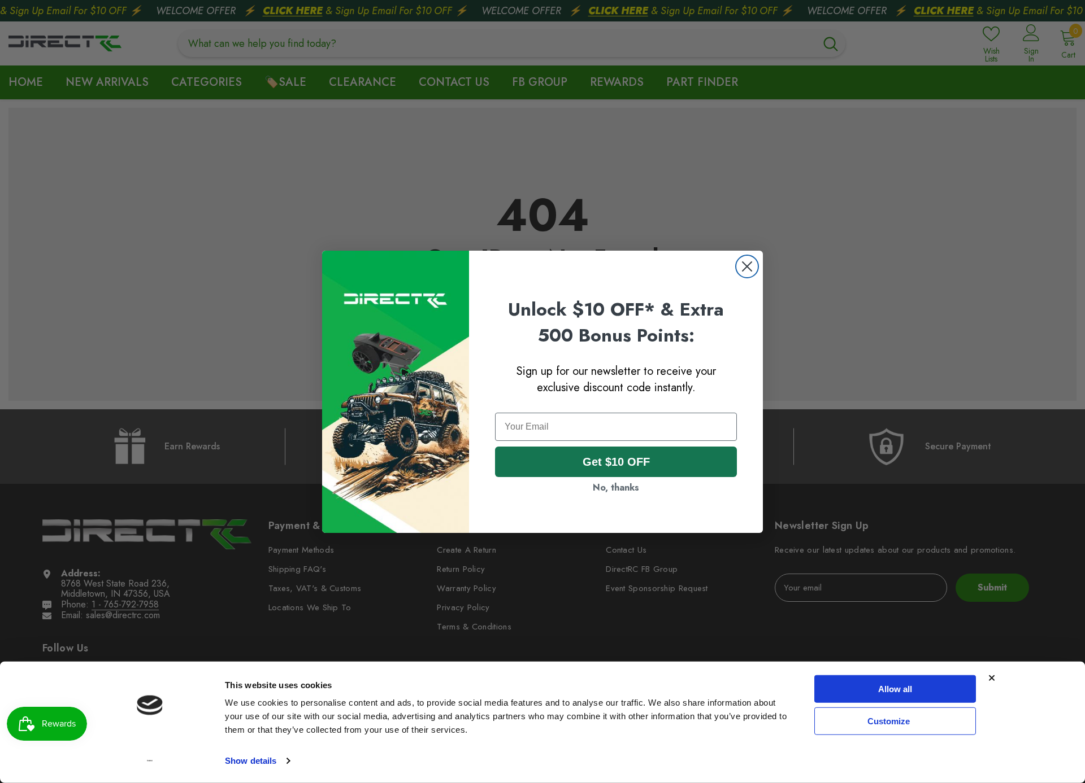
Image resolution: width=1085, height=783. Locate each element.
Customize (888, 720)
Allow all (895, 689)
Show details (250, 760)
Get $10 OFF (616, 462)
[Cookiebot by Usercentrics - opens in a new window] (150, 761)
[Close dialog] (747, 266)
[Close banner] (992, 678)
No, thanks (616, 487)
